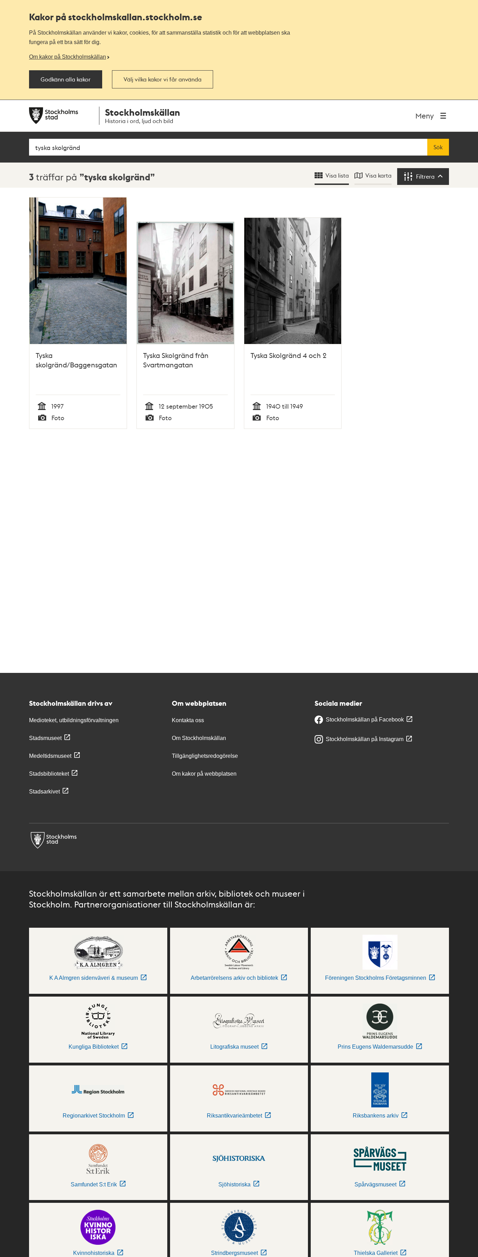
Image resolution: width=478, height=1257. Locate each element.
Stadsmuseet (45, 738)
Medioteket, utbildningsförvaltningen (74, 720)
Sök (438, 147)
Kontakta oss (188, 720)
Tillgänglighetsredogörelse (205, 756)
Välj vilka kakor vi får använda (163, 79)
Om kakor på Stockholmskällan (67, 56)
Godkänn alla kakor (66, 79)
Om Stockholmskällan (199, 738)
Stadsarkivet (44, 792)
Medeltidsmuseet (50, 756)
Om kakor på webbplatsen (204, 774)
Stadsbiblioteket (49, 774)
